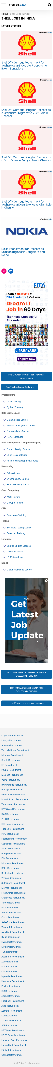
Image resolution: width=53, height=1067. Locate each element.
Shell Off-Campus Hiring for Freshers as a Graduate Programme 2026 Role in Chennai (26, 113)
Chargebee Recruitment (13, 897)
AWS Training (13, 497)
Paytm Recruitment (10, 986)
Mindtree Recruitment (12, 755)
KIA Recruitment (9, 1015)
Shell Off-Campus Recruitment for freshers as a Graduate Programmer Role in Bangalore (24, 66)
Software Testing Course (19, 527)
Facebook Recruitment (12, 1001)
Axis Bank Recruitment (12, 932)
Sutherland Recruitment (13, 883)
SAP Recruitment (9, 1025)
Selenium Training (16, 533)
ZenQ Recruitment (10, 819)
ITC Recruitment (9, 991)
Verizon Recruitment (11, 878)
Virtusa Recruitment (11, 912)
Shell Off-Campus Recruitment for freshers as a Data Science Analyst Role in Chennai (26, 205)
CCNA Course (13, 473)
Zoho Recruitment (10, 961)
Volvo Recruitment (10, 779)
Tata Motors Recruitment (13, 804)
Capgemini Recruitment (13, 843)
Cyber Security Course (18, 479)
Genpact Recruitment (11, 1055)
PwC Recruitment (10, 834)
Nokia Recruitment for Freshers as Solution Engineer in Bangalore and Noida (23, 252)
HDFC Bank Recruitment (13, 1035)
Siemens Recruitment (12, 775)
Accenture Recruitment (12, 956)
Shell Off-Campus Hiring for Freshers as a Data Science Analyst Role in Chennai (26, 158)
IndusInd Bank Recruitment (14, 1040)
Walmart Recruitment (11, 927)
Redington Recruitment (12, 873)
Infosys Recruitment (11, 740)
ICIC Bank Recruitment (12, 824)
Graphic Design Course (18, 449)
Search (49, 5)
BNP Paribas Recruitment (14, 784)
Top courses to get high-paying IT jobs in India (26, 376)
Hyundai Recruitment (11, 942)
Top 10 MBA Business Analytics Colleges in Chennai (26, 689)
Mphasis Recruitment (12, 976)
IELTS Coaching (15, 557)
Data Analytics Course (18, 431)
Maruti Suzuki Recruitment (14, 799)
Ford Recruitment (10, 907)
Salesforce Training (16, 515)
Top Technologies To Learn (20, 386)
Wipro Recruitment (10, 848)
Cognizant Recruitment (12, 735)
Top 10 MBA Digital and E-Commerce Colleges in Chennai (26, 674)
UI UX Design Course (17, 455)
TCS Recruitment (9, 951)
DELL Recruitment (10, 868)
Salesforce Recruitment (13, 922)
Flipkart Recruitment (11, 1050)
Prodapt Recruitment (11, 789)
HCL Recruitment (9, 966)
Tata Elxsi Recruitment (12, 829)
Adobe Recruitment (10, 996)
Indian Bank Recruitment (13, 1045)
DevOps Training (15, 502)
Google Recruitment (11, 853)
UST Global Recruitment (13, 809)
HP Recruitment (9, 765)
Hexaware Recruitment (12, 981)
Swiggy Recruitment (11, 947)
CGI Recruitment (9, 971)
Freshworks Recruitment (13, 893)
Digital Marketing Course (19, 569)
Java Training (14, 401)
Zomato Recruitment (11, 1010)
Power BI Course (15, 437)
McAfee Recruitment (11, 888)
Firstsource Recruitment (13, 794)
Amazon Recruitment (11, 745)
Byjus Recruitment (10, 937)
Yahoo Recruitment (10, 902)
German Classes (15, 551)
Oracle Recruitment (10, 760)
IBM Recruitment (9, 858)
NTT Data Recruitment (12, 1030)
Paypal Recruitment (11, 770)
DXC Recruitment (9, 814)
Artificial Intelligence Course (20, 425)
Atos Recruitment (10, 1005)
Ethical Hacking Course (18, 484)
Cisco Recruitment (10, 917)
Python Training (15, 407)
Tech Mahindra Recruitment (15, 750)
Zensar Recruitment (11, 1020)
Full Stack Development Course (22, 460)
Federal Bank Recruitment (14, 838)
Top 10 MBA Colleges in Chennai (26, 703)
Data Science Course (17, 419)
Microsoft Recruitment (12, 863)
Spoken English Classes (19, 546)
